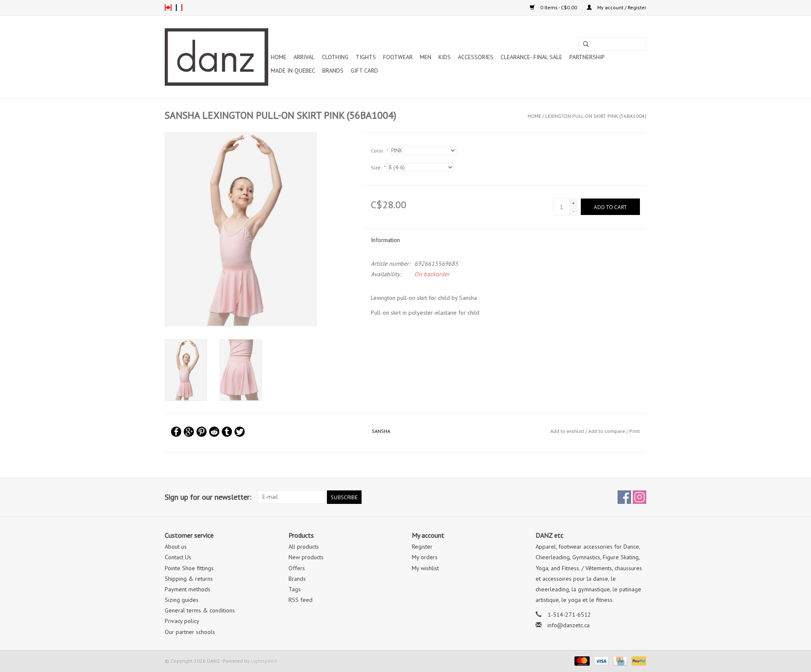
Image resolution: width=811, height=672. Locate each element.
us (168, 7)
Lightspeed (264, 661)
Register (422, 546)
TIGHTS (366, 57)
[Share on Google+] (189, 432)
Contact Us (178, 557)
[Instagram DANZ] (639, 497)
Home (278, 57)
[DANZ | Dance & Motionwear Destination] (216, 57)
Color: (379, 150)
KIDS (444, 57)
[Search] (586, 44)
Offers (296, 568)
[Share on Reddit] (214, 432)
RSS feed (300, 600)
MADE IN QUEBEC (293, 70)
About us (176, 546)
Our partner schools (190, 632)
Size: (378, 167)
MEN (425, 57)
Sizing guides (182, 600)
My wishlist (425, 568)
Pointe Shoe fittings (189, 568)
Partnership (587, 57)
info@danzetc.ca (568, 625)
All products (303, 546)
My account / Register (621, 7)
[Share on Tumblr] (227, 432)
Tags (294, 589)
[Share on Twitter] (239, 432)
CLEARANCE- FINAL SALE (531, 57)
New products (306, 557)
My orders (425, 557)
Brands (332, 70)
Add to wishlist (567, 431)
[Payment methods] (581, 660)
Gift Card (364, 70)
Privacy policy (182, 621)
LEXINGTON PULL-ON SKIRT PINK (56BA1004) (595, 116)
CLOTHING (335, 57)
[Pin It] (201, 432)
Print (634, 431)
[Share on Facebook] (176, 432)
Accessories (475, 57)
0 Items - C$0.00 (558, 7)
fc (179, 7)
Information (385, 240)
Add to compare (607, 431)
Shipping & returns (189, 578)
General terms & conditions (200, 610)
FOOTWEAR (398, 57)
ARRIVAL (304, 57)
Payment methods (187, 589)
